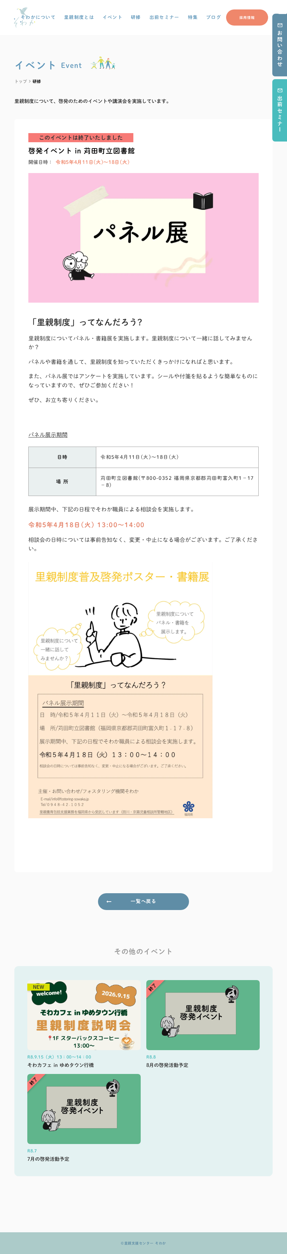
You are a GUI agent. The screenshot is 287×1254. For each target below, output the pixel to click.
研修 (136, 17)
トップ (20, 81)
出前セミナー (164, 17)
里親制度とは (79, 17)
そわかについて (38, 17)
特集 (193, 17)
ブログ (213, 17)
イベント (112, 17)
